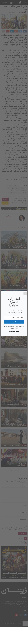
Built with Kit (14, 331)
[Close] (25, 293)
